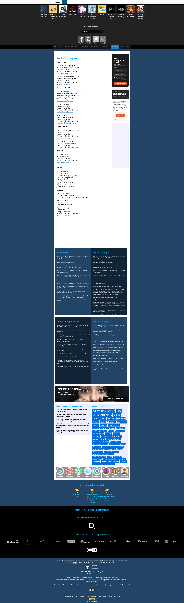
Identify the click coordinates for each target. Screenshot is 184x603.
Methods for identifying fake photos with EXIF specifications (109, 344)
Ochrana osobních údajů (99, 456)
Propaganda (122, 444)
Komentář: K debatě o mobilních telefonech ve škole (71, 283)
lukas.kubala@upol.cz (64, 162)
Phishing (111, 431)
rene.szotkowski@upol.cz (65, 84)
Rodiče (121, 447)
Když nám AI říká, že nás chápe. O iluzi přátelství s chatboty (72, 354)
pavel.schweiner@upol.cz (65, 101)
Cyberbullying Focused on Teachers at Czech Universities (108, 347)
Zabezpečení (105, 442)
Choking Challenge (106, 461)
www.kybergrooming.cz (104, 580)
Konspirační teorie (109, 464)
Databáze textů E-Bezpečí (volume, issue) (92, 574)
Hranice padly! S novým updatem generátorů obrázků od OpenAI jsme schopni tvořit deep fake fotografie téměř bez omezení (72, 361)
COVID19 (117, 459)
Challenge (111, 425)
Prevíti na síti (97, 442)
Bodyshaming (96, 461)
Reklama (109, 456)
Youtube (95, 439)
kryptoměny (123, 461)
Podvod (116, 414)
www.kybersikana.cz (77, 580)
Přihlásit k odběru (120, 83)
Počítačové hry (97, 454)
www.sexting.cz (90, 580)
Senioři (118, 442)
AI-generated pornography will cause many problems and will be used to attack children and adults (109, 330)
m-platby (95, 459)
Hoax (118, 410)
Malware (112, 442)
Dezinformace (99, 418)
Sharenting (96, 436)
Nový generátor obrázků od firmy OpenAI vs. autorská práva (73, 357)
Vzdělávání (120, 449)
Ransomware (110, 439)
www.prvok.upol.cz (62, 580)
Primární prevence (113, 452)
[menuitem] (57, 2)
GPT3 (119, 436)
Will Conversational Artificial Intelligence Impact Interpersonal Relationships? (105, 298)
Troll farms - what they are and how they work (105, 338)
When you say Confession (100, 355)
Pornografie (103, 449)
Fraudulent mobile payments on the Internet (105, 361)
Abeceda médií (112, 449)
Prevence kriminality (100, 428)
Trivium (100, 452)
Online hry (118, 439)
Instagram (102, 439)
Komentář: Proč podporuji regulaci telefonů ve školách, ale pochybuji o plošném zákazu (71, 420)
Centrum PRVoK (117, 456)
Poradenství (120, 428)
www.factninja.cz (91, 582)
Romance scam (120, 431)
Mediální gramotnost (100, 431)
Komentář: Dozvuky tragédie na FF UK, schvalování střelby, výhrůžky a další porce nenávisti (72, 287)
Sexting (111, 410)
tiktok (105, 452)
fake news (116, 434)
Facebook (103, 425)
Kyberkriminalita (106, 422)
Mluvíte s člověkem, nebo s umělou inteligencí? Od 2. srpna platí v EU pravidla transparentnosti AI (72, 326)
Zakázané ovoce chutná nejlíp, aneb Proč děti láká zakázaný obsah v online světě (72, 431)
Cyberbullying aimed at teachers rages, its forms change (108, 358)
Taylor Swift (116, 461)
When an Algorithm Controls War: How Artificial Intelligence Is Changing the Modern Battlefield (109, 257)
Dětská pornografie (98, 464)
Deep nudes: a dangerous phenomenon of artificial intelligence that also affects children (106, 266)
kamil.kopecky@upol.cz (64, 73)
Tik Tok (115, 444)
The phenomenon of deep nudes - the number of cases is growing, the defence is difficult (108, 326)
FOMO (100, 459)
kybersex (114, 436)
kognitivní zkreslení (108, 459)
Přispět (121, 115)
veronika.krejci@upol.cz (64, 216)
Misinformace (105, 454)
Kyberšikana (99, 410)
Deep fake (108, 434)
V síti (118, 425)
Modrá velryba (97, 447)
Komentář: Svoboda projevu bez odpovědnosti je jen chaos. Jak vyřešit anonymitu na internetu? (72, 266)
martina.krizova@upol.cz (65, 112)
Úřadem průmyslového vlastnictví (107, 578)
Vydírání (96, 425)
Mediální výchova (98, 434)
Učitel (110, 444)
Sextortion (111, 428)
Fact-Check (96, 449)
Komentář (111, 418)
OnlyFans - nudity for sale (99, 283)
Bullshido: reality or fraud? (100, 280)
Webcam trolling (97, 444)
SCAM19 (95, 452)
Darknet (123, 459)
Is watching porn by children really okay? (103, 335)
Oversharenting (114, 447)
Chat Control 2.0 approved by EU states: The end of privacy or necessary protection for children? (108, 261)
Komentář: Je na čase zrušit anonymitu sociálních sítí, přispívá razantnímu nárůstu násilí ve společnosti (73, 276)
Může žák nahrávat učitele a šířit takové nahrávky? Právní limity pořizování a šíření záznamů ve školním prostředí (72, 425)
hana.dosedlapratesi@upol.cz (66, 123)
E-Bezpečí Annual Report (99, 365)
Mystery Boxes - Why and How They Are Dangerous (107, 286)
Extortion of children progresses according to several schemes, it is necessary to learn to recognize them (107, 351)
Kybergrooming (120, 422)
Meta (111, 454)
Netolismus (105, 447)
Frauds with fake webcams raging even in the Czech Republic (109, 341)
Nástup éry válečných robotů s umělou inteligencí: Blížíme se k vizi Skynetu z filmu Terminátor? (73, 367)
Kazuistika (121, 418)
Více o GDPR (123, 79)
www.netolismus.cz (119, 580)
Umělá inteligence (102, 414)
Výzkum (96, 422)
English (105, 444)
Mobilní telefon (106, 436)
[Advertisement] (120, 146)
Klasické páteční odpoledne (64, 280)
